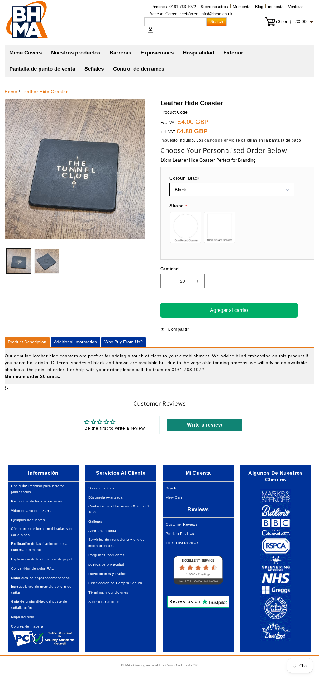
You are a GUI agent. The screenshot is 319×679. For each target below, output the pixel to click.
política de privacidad (106, 564)
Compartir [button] (178, 329)
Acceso (156, 14)
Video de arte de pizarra (31, 510)
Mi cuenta (241, 6)
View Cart (174, 497)
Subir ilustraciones (104, 602)
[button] (75, 53)
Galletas (95, 521)
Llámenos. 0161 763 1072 (173, 6)
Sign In (171, 488)
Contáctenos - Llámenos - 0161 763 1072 (118, 509)
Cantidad (169, 268)
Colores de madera (27, 626)
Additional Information (75, 341)
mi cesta (275, 6)
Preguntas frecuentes (106, 555)
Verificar (295, 6)
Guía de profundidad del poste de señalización (39, 605)
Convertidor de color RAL (32, 568)
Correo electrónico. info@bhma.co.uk (198, 14)
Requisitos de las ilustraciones (37, 501)
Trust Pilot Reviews (182, 543)
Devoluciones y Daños (107, 574)
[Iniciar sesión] (154, 33)
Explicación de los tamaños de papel (41, 559)
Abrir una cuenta (102, 531)
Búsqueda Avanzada (105, 497)
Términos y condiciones (108, 592)
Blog (259, 6)
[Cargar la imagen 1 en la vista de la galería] (18, 261)
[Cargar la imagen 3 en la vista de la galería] (46, 261)
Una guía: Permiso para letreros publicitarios (38, 489)
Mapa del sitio (22, 617)
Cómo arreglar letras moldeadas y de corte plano (42, 532)
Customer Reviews (182, 524)
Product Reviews (180, 533)
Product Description (27, 341)
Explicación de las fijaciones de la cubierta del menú (39, 547)
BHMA (125, 665)
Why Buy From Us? (123, 341)
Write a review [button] (204, 424)
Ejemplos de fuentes (28, 520)
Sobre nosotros (214, 6)
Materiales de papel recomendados (40, 578)
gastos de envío (219, 140)
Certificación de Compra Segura (115, 583)
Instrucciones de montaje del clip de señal (41, 590)
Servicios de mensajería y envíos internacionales (116, 543)
